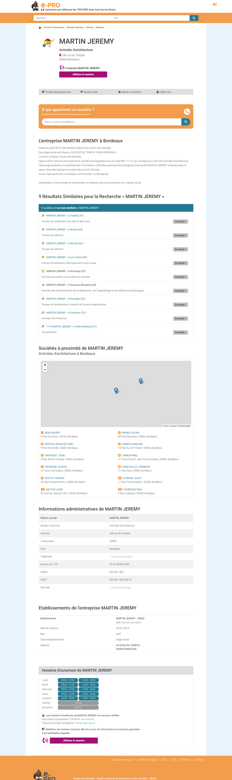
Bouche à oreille (90, 92)
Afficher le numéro (83, 74)
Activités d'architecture (54, 27)
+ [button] (45, 365)
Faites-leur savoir (85, 722)
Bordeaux (100, 27)
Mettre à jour (165, 92)
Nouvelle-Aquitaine (75, 27)
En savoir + (180, 221)
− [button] (45, 370)
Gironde (89, 27)
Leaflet (165, 426)
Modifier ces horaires (82, 719)
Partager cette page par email (58, 92)
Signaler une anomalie (131, 92)
